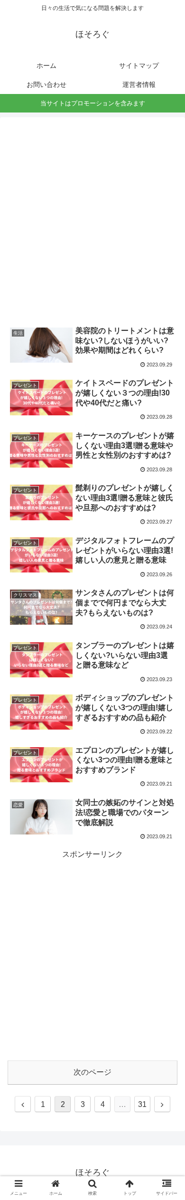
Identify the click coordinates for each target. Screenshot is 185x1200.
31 (142, 1104)
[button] (166, 921)
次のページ (92, 1072)
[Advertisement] (92, 217)
